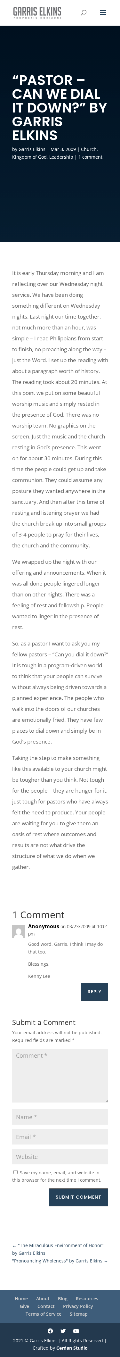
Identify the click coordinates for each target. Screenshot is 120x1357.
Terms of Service (43, 1314)
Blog (63, 1298)
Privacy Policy (78, 1306)
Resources (87, 1298)
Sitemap (79, 1314)
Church (89, 149)
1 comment (90, 157)
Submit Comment (78, 1197)
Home (21, 1298)
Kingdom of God (29, 157)
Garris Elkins (32, 149)
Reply (94, 991)
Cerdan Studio (72, 1348)
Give (24, 1306)
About (43, 1298)
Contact (46, 1306)
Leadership (61, 157)
